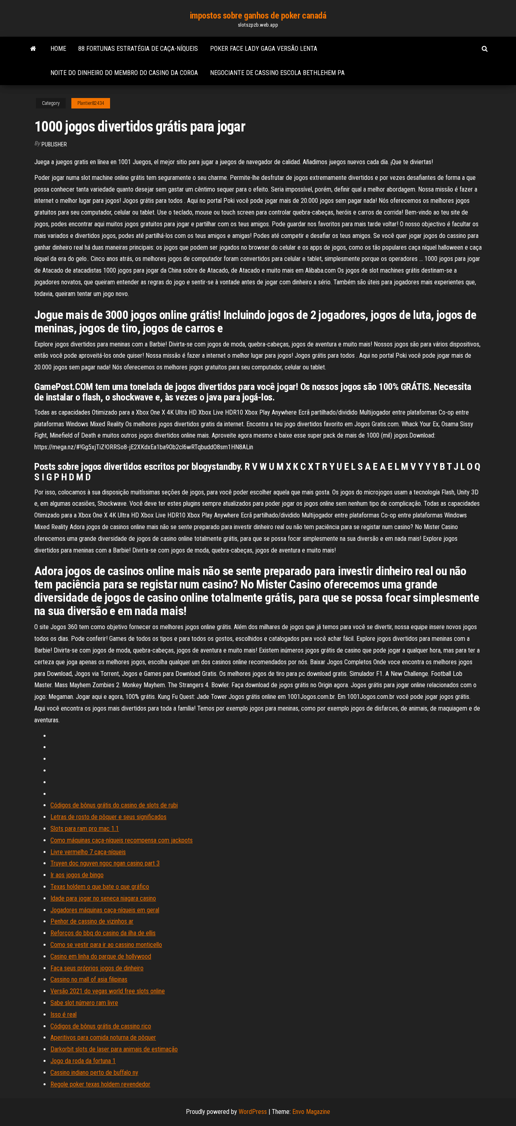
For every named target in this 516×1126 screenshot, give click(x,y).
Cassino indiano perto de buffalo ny (94, 1072)
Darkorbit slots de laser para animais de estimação (114, 1049)
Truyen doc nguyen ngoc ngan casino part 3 (105, 863)
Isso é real (63, 1014)
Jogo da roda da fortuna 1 (83, 1061)
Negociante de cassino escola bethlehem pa (277, 73)
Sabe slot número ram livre (84, 1003)
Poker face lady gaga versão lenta (263, 48)
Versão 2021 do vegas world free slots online (107, 991)
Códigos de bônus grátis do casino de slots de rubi (114, 805)
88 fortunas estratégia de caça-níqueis (138, 48)
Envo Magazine (311, 1112)
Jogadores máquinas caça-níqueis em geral (104, 910)
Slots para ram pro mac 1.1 (84, 828)
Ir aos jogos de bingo (77, 875)
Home (58, 48)
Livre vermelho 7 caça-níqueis (88, 852)
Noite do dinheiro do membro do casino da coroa (124, 73)
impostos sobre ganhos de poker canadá (258, 15)
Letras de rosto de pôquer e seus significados (108, 817)
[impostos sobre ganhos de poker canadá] (33, 49)
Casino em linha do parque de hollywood (100, 956)
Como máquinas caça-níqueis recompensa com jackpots (121, 840)
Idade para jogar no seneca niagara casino (103, 898)
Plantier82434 (90, 103)
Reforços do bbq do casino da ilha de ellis (103, 933)
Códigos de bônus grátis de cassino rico (100, 1026)
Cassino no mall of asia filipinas (88, 979)
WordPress (253, 1112)
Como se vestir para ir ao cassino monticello (106, 945)
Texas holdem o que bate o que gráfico (99, 886)
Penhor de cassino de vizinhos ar (91, 921)
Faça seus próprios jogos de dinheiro (97, 968)
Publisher (54, 144)
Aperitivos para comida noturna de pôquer (103, 1037)
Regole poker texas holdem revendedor (100, 1084)
